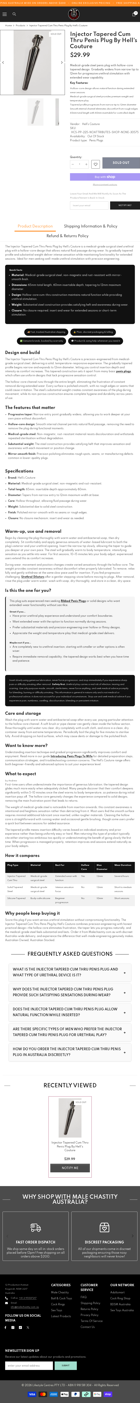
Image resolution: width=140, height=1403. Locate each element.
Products (20, 26)
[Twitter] (27, 1327)
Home (8, 26)
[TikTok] (20, 1327)
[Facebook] (5, 1327)
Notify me (70, 1168)
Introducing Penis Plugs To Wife (72, 756)
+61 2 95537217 (28, 1298)
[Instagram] (12, 1327)
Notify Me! (125, 205)
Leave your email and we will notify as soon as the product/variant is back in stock (98, 196)
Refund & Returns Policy (67, 236)
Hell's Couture (91, 124)
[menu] (5, 14)
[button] (3, 63)
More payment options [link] (105, 185)
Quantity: (76, 157)
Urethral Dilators (32, 577)
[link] (95, 164)
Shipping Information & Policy (90, 226)
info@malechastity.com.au (25, 1307)
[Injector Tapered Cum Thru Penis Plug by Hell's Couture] (70, 1118)
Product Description (35, 226)
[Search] (14, 14)
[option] (32, 62)
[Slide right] (132, 1236)
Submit (66, 1366)
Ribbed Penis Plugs (73, 601)
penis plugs (123, 371)
